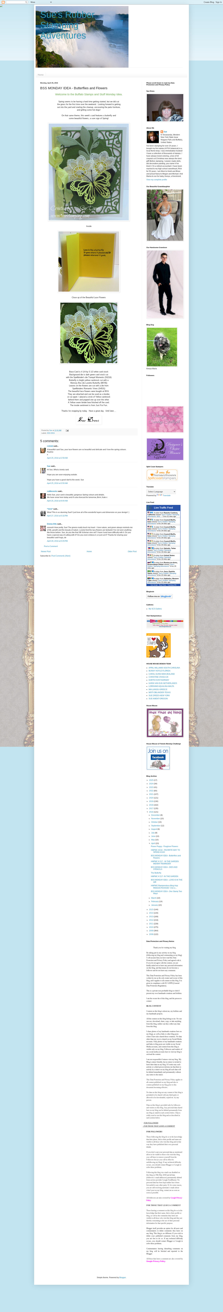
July (153, 833)
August (154, 829)
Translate (167, 495)
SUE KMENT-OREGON (158, 699)
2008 (151, 934)
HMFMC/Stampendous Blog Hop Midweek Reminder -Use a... (164, 887)
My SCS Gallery (155, 609)
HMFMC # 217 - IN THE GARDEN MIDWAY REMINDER (165, 862)
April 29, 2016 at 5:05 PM (57, 541)
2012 (151, 920)
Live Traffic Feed (163, 507)
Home (41, 75)
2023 (151, 787)
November (155, 819)
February (155, 901)
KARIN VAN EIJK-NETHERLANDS (163, 683)
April (153, 843)
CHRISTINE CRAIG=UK (158, 677)
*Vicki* (50, 509)
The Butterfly (156, 873)
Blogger (122, 1277)
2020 (151, 798)
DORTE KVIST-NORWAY (159, 680)
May (153, 840)
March (154, 898)
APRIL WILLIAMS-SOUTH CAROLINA (164, 668)
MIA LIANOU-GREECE (158, 689)
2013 (151, 917)
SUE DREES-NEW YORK (159, 695)
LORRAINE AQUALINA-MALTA (161, 686)
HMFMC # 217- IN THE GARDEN (164, 876)
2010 (151, 927)
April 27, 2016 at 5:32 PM (57, 516)
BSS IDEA (51, 433)
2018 (151, 805)
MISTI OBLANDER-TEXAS (160, 692)
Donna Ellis (52, 524)
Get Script (154, 585)
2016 (151, 812)
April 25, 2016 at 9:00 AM (57, 501)
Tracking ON (172, 585)
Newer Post (46, 551)
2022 (151, 791)
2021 (151, 794)
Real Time (162, 585)
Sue (48, 466)
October (154, 822)
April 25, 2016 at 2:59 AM (57, 458)
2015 (151, 909)
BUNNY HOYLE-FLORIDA (159, 671)
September (156, 826)
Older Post (132, 551)
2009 (151, 931)
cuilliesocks (52, 491)
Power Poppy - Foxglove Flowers (164, 846)
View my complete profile (156, 180)
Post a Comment (51, 546)
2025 (151, 780)
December (155, 815)
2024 (151, 784)
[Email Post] (67, 430)
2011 (151, 924)
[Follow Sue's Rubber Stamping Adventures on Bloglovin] (159, 598)
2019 (151, 801)
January (154, 905)
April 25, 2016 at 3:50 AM (57, 483)
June (153, 836)
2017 (151, 808)
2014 (151, 913)
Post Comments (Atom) (60, 556)
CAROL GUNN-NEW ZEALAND (162, 674)
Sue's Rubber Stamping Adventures (67, 25)
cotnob (50, 446)
